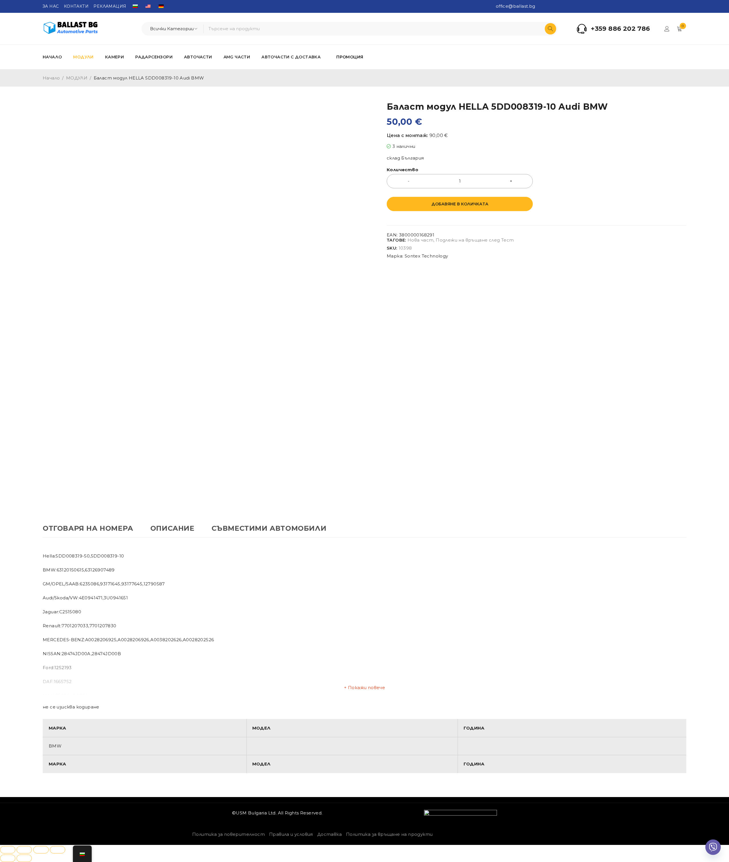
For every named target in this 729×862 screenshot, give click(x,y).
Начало (51, 78)
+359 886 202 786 (620, 28)
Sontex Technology (426, 256)
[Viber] (713, 847)
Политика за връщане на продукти (389, 834)
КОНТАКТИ (76, 6)
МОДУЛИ (76, 78)
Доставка (329, 834)
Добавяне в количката (459, 204)
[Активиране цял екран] (24, 849)
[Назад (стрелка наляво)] (7, 858)
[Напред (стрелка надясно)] (24, 858)
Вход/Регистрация (667, 29)
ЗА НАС (51, 6)
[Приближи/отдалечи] (7, 849)
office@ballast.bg (515, 6)
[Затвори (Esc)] (57, 849)
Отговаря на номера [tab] (88, 528)
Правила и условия (291, 834)
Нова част (420, 240)
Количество (402, 169)
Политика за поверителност (228, 834)
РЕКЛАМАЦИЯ (109, 6)
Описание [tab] (172, 528)
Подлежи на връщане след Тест (475, 240)
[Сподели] (41, 849)
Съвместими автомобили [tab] (269, 528)
